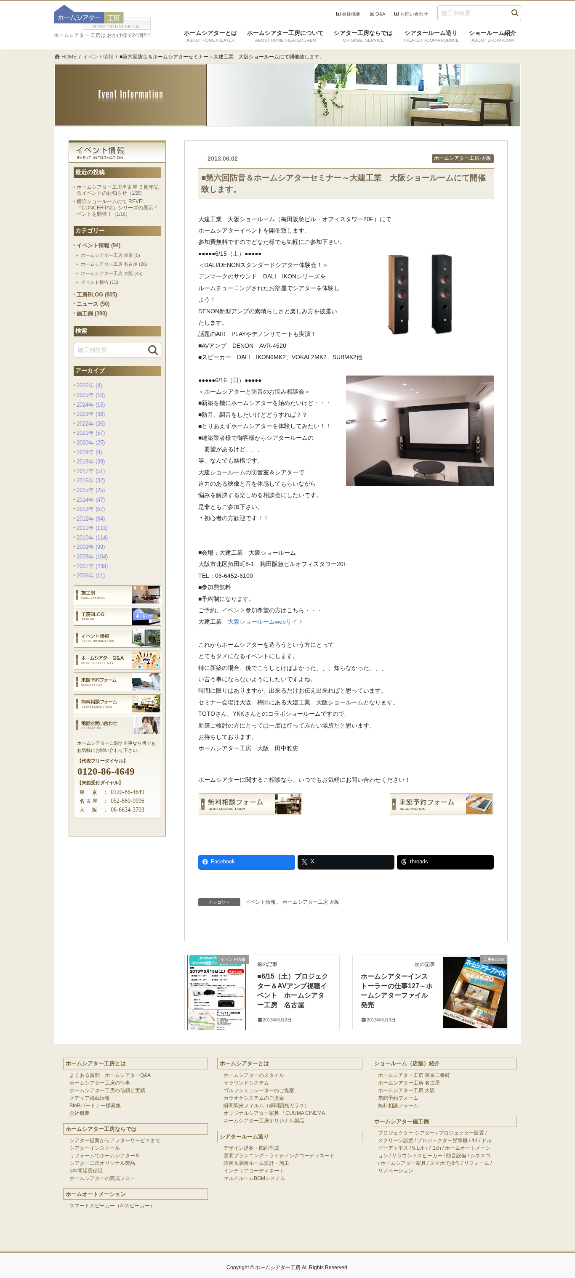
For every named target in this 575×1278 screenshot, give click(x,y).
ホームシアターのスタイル (254, 1075)
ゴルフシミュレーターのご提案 (259, 1090)
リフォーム (476, 1163)
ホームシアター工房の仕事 (99, 1083)
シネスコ (480, 1156)
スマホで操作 (445, 1163)
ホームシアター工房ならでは (101, 1129)
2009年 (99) (91, 547)
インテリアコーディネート (254, 1171)
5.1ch (418, 1148)
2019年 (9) (89, 452)
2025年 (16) (91, 395)
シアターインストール (94, 1148)
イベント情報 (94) (98, 245)
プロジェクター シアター (406, 1133)
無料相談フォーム (398, 1106)
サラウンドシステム (246, 1083)
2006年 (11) (91, 575)
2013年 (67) (91, 509)
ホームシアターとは (244, 1063)
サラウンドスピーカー (417, 1156)
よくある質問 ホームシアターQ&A (110, 1075)
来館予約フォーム (398, 1098)
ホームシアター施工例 (401, 1121)
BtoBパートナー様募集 (95, 1106)
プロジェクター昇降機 (442, 1140)
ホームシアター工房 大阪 (310, 902)
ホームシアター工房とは (96, 1063)
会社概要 (351, 13)
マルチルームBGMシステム (254, 1178)
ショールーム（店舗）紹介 (407, 1063)
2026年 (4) (89, 385)
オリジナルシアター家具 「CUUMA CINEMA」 (277, 1113)
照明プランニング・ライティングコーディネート (279, 1156)
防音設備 (456, 1156)
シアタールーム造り (244, 1136)
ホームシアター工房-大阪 (462, 158)
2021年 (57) (91, 433)
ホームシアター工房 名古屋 (409, 1083)
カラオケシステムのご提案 (254, 1098)
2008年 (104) (92, 556)
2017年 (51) (91, 471)
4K (474, 1140)
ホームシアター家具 (403, 1163)
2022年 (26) (91, 424)
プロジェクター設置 (461, 1133)
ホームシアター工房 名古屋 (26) (114, 264)
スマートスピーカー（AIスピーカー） (112, 1206)
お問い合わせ (414, 13)
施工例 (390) (92, 313)
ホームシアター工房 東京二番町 (414, 1075)
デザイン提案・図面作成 (251, 1148)
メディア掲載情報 (89, 1098)
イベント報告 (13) (99, 282)
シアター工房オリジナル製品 (102, 1163)
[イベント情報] (217, 975)
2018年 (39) (91, 461)
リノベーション (395, 1171)
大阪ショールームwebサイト (265, 621)
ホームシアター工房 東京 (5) (110, 255)
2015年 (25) (91, 490)
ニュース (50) (93, 304)
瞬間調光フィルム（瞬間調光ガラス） (266, 1106)
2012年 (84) (91, 519)
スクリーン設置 (395, 1140)
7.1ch (435, 1148)
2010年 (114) (92, 537)
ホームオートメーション (96, 1194)
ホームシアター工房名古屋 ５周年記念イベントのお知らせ (118, 190)
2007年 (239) (92, 566)
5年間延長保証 (86, 1171)
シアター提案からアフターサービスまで (114, 1140)
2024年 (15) (91, 405)
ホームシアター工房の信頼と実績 (107, 1090)
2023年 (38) (91, 414)
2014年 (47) (91, 500)
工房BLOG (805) (97, 294)
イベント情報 (260, 902)
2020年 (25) (91, 442)
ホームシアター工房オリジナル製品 (264, 1121)
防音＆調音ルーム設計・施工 (256, 1163)
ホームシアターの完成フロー (102, 1178)
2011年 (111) (92, 528)
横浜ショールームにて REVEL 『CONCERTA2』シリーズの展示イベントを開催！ (117, 207)
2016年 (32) (91, 480)
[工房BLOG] (475, 975)
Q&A (380, 13)
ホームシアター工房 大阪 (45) (112, 273)
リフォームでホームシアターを (104, 1156)
